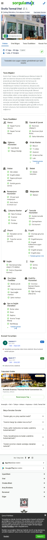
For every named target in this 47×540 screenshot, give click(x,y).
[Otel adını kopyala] (24, 8)
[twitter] (29, 458)
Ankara (22, 404)
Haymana (29, 404)
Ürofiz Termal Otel (39, 404)
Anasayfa (4, 404)
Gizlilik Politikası (8, 526)
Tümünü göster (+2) (37, 162)
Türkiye (15, 404)
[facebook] (25, 458)
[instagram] (32, 458)
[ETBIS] (24, 503)
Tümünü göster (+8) (15, 327)
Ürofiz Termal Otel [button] (11, 8)
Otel (10, 404)
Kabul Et (40, 536)
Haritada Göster (40, 12)
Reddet (6, 536)
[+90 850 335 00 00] (44, 3)
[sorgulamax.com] (23, 3)
